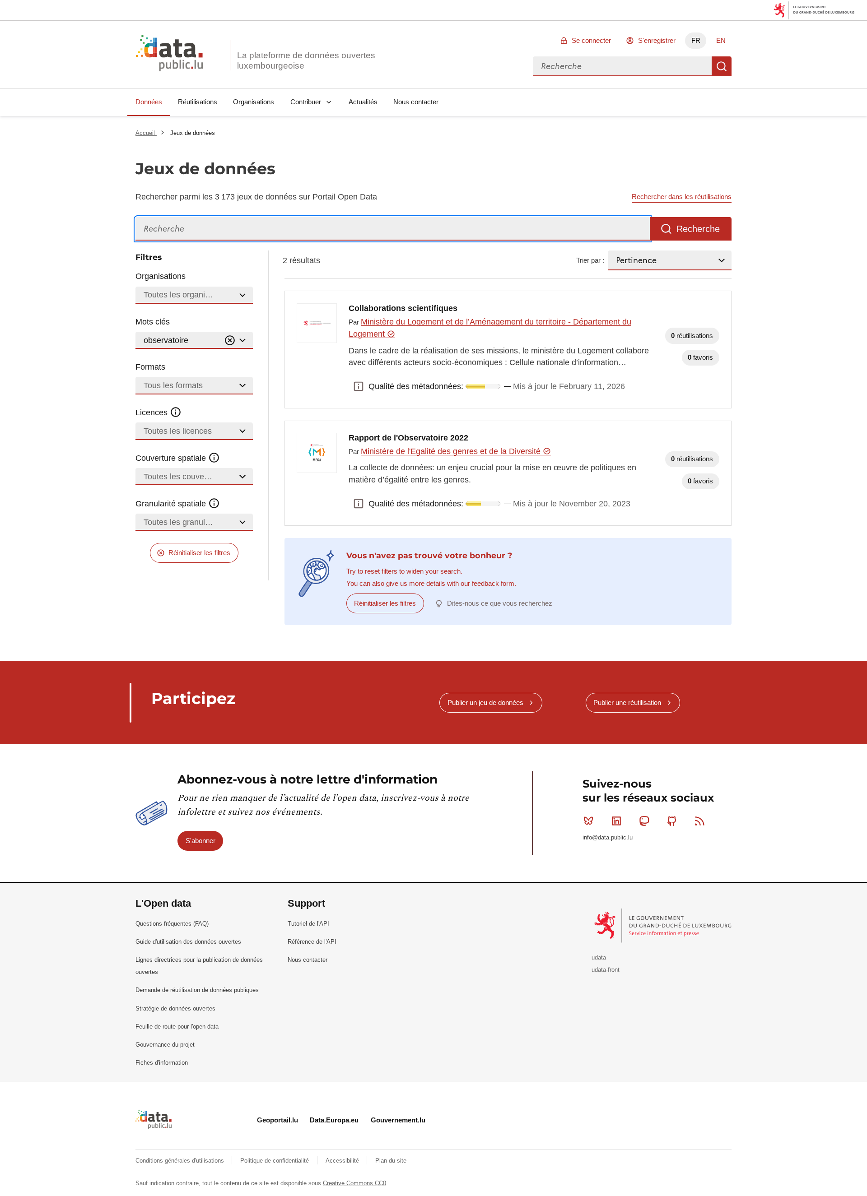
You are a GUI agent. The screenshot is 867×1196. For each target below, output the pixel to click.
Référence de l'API (312, 941)
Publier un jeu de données (485, 702)
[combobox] (622, 66)
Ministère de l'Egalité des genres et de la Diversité (452, 451)
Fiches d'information (161, 1062)
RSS (700, 821)
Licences (152, 412)
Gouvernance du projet (165, 1044)
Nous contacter (415, 102)
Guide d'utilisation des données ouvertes (188, 941)
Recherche (722, 66)
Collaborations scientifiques (403, 308)
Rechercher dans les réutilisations (682, 196)
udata (599, 957)
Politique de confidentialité (275, 1160)
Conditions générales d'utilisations (180, 1160)
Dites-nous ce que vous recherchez (499, 603)
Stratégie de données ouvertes (175, 1008)
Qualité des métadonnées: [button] (358, 386)
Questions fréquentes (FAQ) (172, 923)
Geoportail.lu (277, 1120)
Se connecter (591, 40)
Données (148, 102)
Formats (150, 366)
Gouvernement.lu (398, 1120)
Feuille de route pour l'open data (177, 1026)
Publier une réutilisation (627, 702)
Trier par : (590, 260)
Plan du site (390, 1160)
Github (672, 821)
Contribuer (305, 102)
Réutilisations (197, 102)
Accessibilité (343, 1160)
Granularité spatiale (171, 503)
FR (695, 40)
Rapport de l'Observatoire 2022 (408, 437)
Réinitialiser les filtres (199, 552)
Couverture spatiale (171, 458)
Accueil (146, 133)
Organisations (253, 102)
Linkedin (616, 821)
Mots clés (152, 321)
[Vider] (230, 340)
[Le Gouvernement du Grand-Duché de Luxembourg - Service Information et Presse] (664, 925)
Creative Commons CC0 (354, 1183)
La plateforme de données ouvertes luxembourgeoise (306, 60)
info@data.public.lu (608, 837)
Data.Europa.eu (334, 1120)
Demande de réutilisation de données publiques (197, 990)
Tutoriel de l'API (308, 923)
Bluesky (588, 821)
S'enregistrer (657, 40)
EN (721, 40)
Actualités (363, 102)
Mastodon (644, 821)
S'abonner (200, 840)
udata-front (606, 969)
